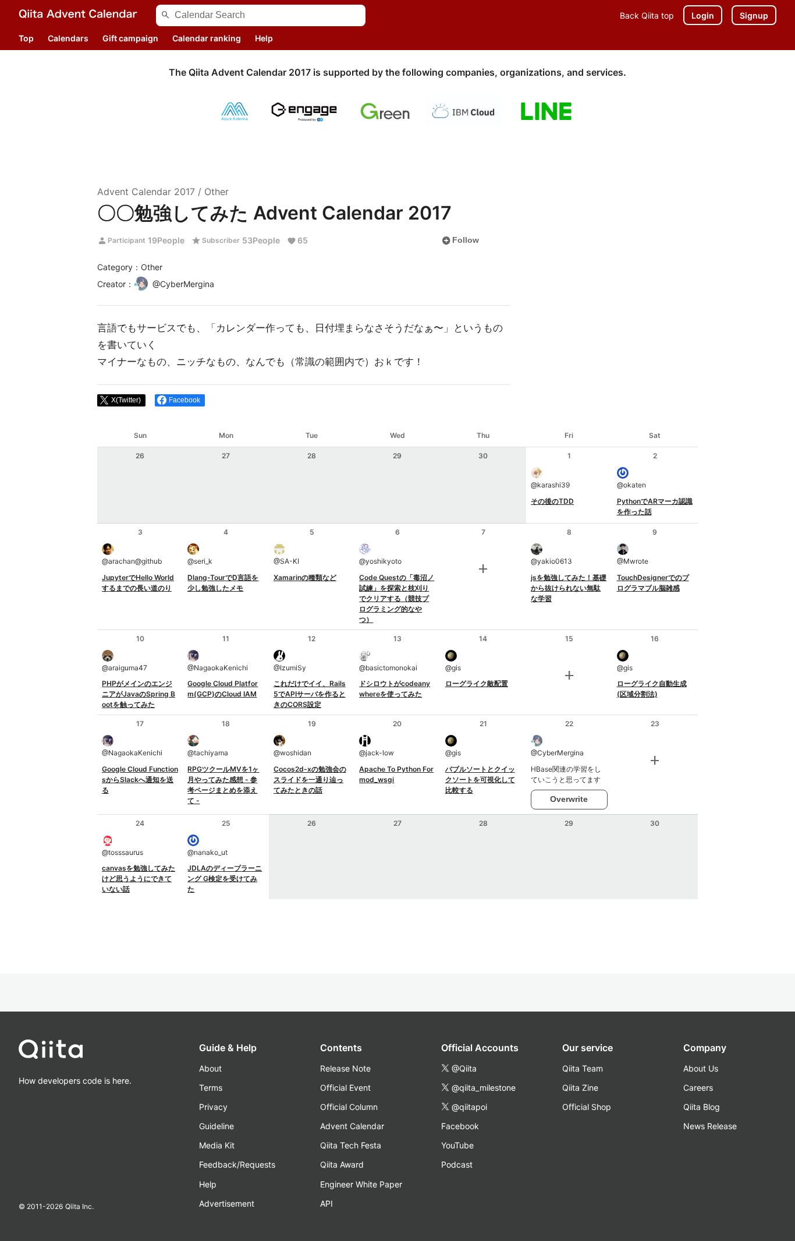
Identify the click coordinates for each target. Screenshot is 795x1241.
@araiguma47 (124, 667)
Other (216, 191)
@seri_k (199, 561)
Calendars (68, 38)
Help (264, 38)
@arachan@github (132, 561)
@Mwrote (632, 561)
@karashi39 (550, 484)
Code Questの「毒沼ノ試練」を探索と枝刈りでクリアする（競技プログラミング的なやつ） (396, 598)
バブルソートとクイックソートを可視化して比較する (480, 779)
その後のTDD (552, 501)
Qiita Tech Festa (350, 1145)
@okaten (631, 484)
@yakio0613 (551, 561)
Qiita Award (342, 1164)
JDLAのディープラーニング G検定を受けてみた (224, 878)
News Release (710, 1126)
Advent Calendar (352, 1126)
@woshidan (292, 752)
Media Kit (217, 1145)
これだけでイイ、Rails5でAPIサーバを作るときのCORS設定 (310, 694)
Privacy (213, 1107)
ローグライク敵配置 (476, 683)
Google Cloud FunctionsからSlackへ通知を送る (140, 779)
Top (26, 38)
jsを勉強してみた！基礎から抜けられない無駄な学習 (568, 588)
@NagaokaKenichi (217, 667)
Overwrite (569, 799)
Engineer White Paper (361, 1184)
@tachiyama (207, 752)
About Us (700, 1068)
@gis (453, 667)
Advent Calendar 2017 (146, 191)
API (326, 1203)
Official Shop (586, 1107)
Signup (754, 15)
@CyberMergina (557, 752)
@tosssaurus (122, 852)
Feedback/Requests (237, 1164)
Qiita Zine (580, 1087)
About (210, 1068)
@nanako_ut (207, 852)
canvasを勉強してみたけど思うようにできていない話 (138, 878)
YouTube (457, 1145)
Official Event (345, 1087)
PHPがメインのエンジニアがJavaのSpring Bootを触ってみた (138, 694)
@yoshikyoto (380, 561)
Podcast (457, 1164)
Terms (210, 1087)
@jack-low (376, 752)
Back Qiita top (647, 15)
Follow (460, 240)
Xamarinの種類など (305, 577)
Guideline (216, 1126)
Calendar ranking (206, 38)
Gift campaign (130, 38)
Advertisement (226, 1203)
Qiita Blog (701, 1107)
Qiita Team (582, 1068)
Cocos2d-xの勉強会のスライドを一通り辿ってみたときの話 (310, 779)
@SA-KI (286, 561)
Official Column (349, 1107)
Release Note (345, 1068)
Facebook (460, 1126)
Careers (698, 1087)
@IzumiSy (290, 667)
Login (702, 15)
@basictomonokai (388, 667)
